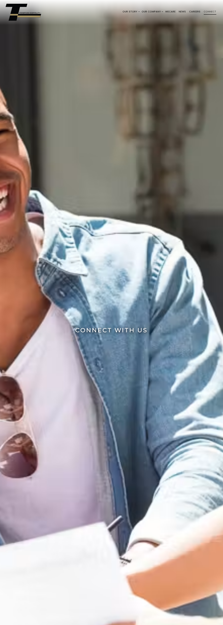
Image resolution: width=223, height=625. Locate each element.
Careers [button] (194, 11)
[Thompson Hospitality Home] (23, 12)
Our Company (152, 11)
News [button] (182, 11)
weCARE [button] (170, 11)
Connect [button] (210, 11)
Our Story (130, 11)
